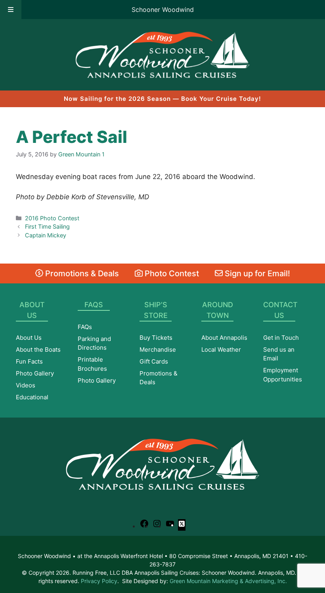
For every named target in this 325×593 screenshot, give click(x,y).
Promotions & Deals (81, 273)
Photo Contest (171, 273)
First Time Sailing (47, 226)
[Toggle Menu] (10, 9)
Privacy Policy (99, 581)
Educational (32, 397)
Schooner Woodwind (163, 9)
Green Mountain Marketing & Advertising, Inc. (228, 581)
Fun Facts (29, 361)
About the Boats (38, 349)
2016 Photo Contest (52, 218)
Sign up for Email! (256, 273)
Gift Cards (154, 361)
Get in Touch (281, 337)
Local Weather (221, 349)
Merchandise (158, 349)
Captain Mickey (45, 235)
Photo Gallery (35, 373)
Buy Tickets (156, 337)
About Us (29, 337)
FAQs (85, 327)
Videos (25, 385)
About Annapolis (224, 337)
